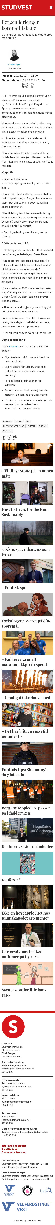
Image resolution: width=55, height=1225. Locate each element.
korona (7, 421)
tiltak (42, 426)
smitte (31, 426)
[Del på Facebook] (23, 85)
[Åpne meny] (51, 7)
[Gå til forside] (17, 7)
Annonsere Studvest (14, 1152)
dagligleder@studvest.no (35, 1131)
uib (28, 421)
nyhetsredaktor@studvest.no (17, 1086)
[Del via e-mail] (32, 85)
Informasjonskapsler (14, 1145)
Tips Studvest (10, 1148)
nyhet (19, 421)
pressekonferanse (13, 426)
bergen (7, 431)
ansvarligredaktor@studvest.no (18, 1068)
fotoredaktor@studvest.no (16, 1119)
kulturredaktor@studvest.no (16, 1101)
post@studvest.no (11, 1056)
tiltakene (13, 346)
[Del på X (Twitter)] (27, 85)
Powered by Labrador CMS (28, 1220)
